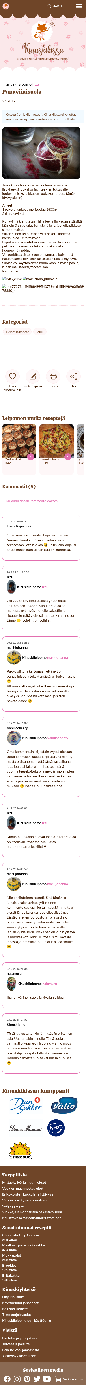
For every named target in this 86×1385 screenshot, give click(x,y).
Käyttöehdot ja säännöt (20, 1303)
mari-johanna (57, 657)
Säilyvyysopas (13, 1206)
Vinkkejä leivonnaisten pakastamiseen (32, 1212)
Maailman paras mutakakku (23, 1245)
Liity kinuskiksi (13, 1297)
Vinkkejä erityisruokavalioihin (25, 1200)
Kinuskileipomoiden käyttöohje (26, 1320)
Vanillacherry (57, 738)
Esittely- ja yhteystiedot (21, 1338)
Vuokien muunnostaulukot (22, 1188)
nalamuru (49, 984)
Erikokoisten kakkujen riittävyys (27, 1194)
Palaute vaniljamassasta (20, 1350)
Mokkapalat (11, 1255)
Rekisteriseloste (15, 1308)
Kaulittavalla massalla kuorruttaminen (31, 1218)
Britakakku (11, 1275)
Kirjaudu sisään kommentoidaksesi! (33, 501)
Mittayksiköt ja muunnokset (24, 1182)
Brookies (9, 1265)
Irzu (45, 587)
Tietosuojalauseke (16, 1314)
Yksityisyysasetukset (19, 1355)
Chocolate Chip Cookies (21, 1235)
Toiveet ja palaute (16, 1344)
